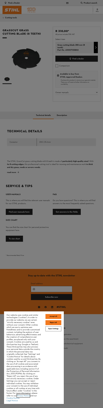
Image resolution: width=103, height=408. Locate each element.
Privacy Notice (23, 395)
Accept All (53, 316)
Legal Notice (12, 400)
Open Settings (53, 329)
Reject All (53, 322)
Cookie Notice (13, 398)
